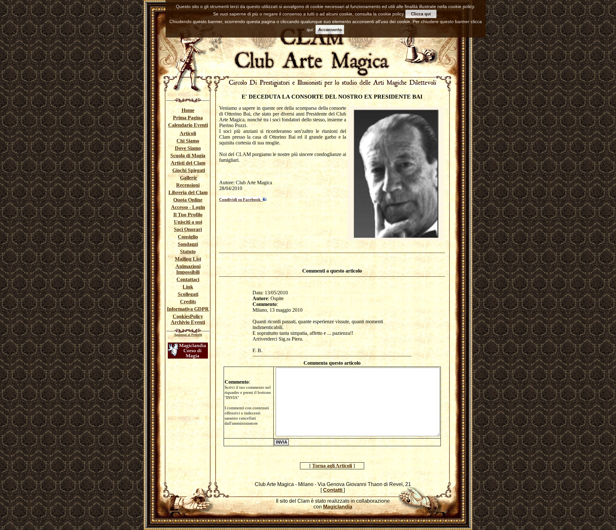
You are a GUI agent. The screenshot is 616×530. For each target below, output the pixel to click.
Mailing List (188, 259)
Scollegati (188, 294)
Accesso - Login (188, 207)
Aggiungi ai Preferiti (188, 334)
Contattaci (187, 279)
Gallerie (188, 177)
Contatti (333, 490)
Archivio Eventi (188, 322)
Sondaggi (188, 244)
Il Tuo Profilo (187, 214)
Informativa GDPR (188, 309)
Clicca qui (421, 14)
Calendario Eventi (188, 125)
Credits (188, 301)
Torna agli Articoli (332, 465)
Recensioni (188, 185)
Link (188, 287)
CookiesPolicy (188, 316)
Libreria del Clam (188, 192)
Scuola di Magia (187, 155)
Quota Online (187, 200)
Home (188, 110)
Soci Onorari (188, 229)
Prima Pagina (188, 117)
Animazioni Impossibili (188, 269)
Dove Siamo (188, 148)
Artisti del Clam (188, 163)
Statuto (188, 251)
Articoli (188, 133)
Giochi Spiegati (188, 170)
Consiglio (188, 236)
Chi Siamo (187, 140)
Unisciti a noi (188, 222)
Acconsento (330, 29)
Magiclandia (337, 506)
